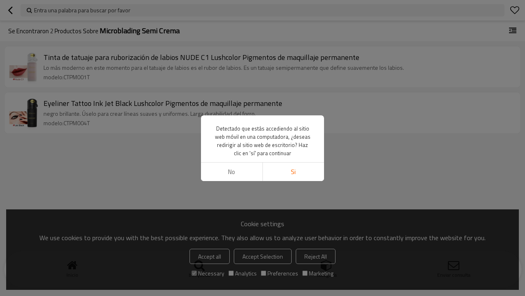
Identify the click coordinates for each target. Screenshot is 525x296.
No (231, 172)
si (293, 172)
